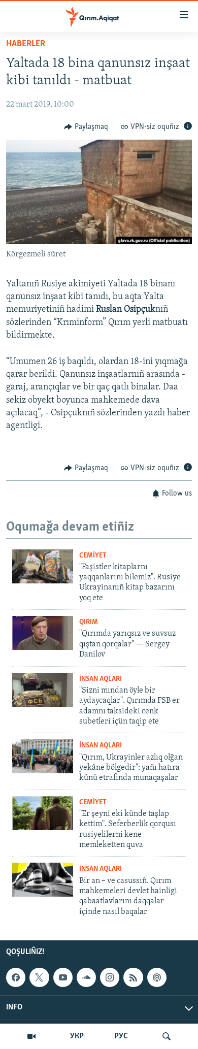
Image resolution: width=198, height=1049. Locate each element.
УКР (77, 1036)
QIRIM (88, 622)
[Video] (31, 1036)
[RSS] (133, 977)
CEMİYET (93, 556)
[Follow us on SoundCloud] (86, 977)
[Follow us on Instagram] (109, 977)
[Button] (86, 127)
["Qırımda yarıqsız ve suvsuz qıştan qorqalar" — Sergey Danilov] (42, 633)
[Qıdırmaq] (166, 1036)
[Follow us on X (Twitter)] (39, 977)
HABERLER (25, 44)
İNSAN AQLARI (100, 679)
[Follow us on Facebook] (15, 977)
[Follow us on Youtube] (63, 977)
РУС (121, 1036)
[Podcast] (157, 977)
